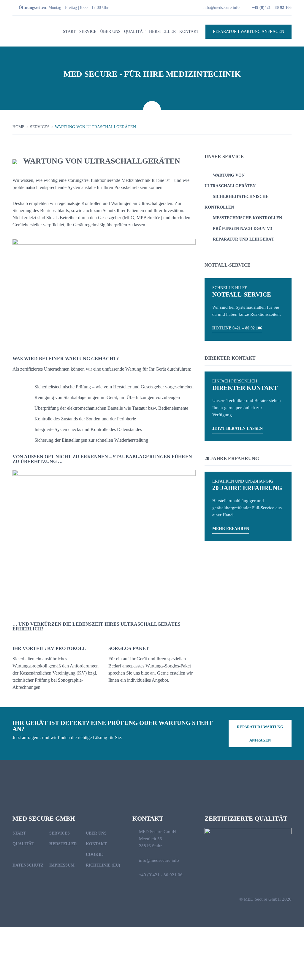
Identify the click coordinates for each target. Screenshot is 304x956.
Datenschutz (27, 865)
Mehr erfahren (230, 528)
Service (87, 31)
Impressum (62, 865)
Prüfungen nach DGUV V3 (242, 228)
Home (18, 127)
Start (69, 31)
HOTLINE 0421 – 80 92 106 (237, 328)
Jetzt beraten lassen (237, 428)
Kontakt (189, 31)
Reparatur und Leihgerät (243, 239)
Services (40, 127)
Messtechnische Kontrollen (247, 218)
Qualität (134, 31)
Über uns (110, 31)
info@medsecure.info (221, 7)
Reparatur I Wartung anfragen (248, 31)
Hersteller (162, 31)
